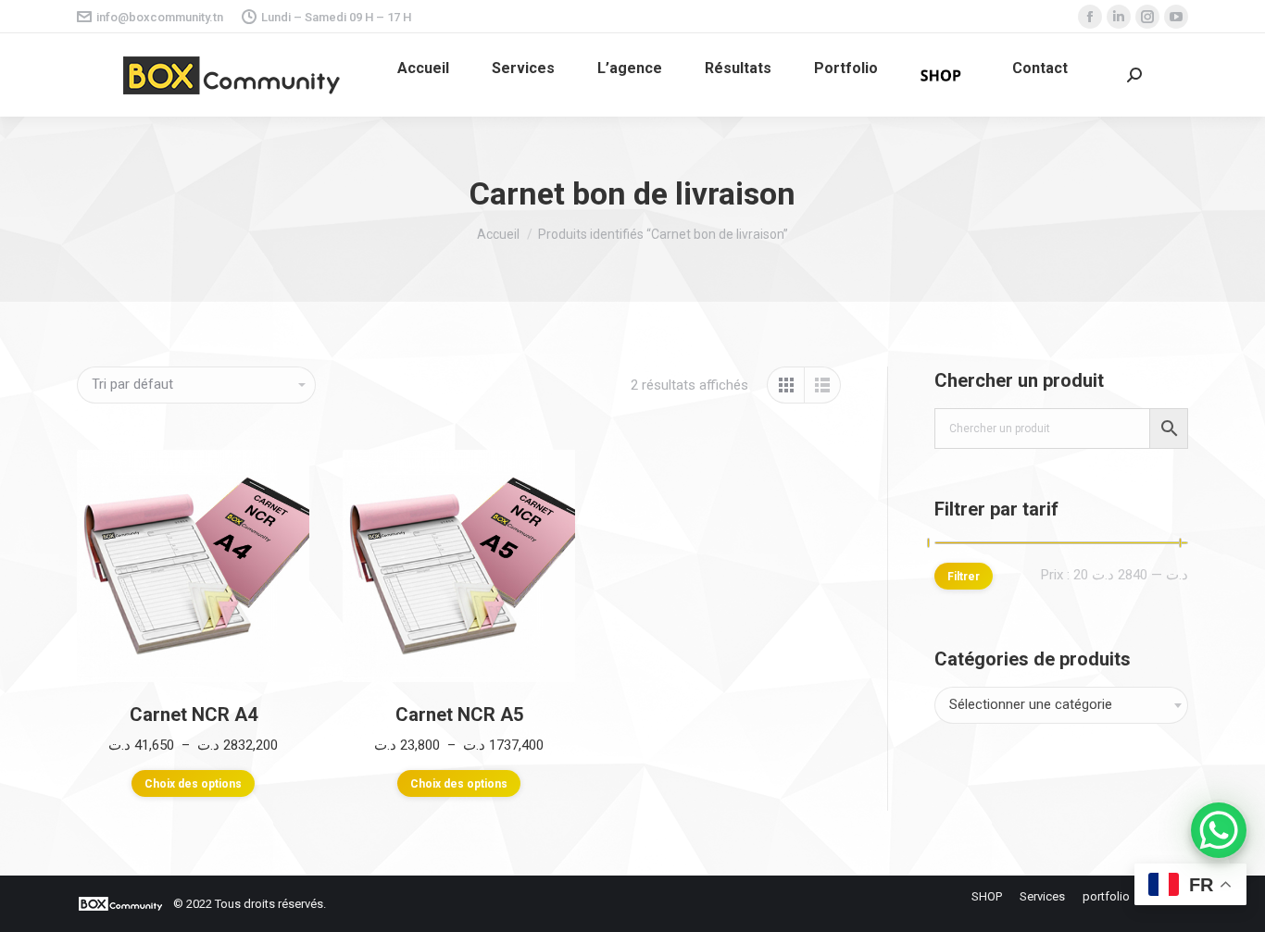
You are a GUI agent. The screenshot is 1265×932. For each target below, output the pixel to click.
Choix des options (193, 783)
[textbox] (1030, 705)
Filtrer (963, 576)
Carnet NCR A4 (193, 714)
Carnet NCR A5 (459, 714)
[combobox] (1061, 705)
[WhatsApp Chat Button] (1218, 830)
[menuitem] (423, 68)
